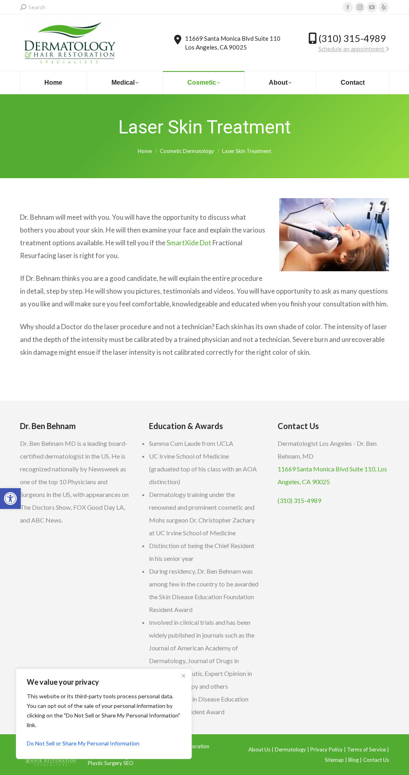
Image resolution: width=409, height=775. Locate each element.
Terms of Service (366, 749)
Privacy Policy (326, 749)
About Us (259, 749)
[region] (104, 714)
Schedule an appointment (351, 48)
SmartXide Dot (189, 242)
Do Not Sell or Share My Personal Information (83, 743)
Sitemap (334, 760)
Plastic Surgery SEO (110, 763)
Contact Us (376, 760)
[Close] (183, 675)
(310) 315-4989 (352, 38)
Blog (353, 760)
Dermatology (290, 749)
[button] (10, 498)
